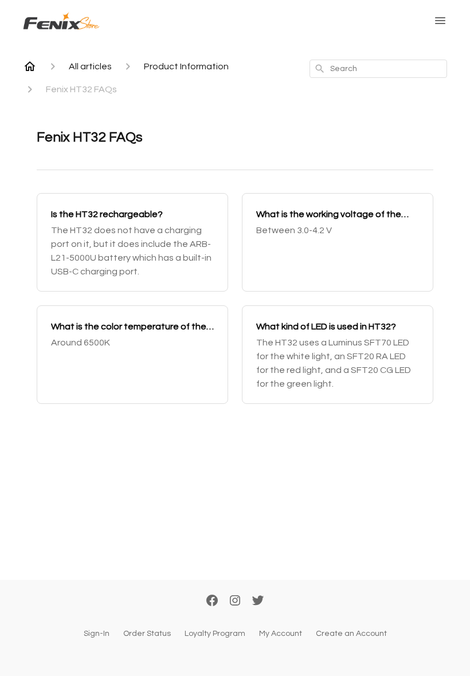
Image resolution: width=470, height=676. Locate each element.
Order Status (147, 634)
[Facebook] (212, 602)
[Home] (30, 66)
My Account (280, 634)
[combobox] (378, 69)
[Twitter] (258, 602)
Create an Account (351, 634)
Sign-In (96, 634)
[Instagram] (235, 602)
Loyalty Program (215, 634)
